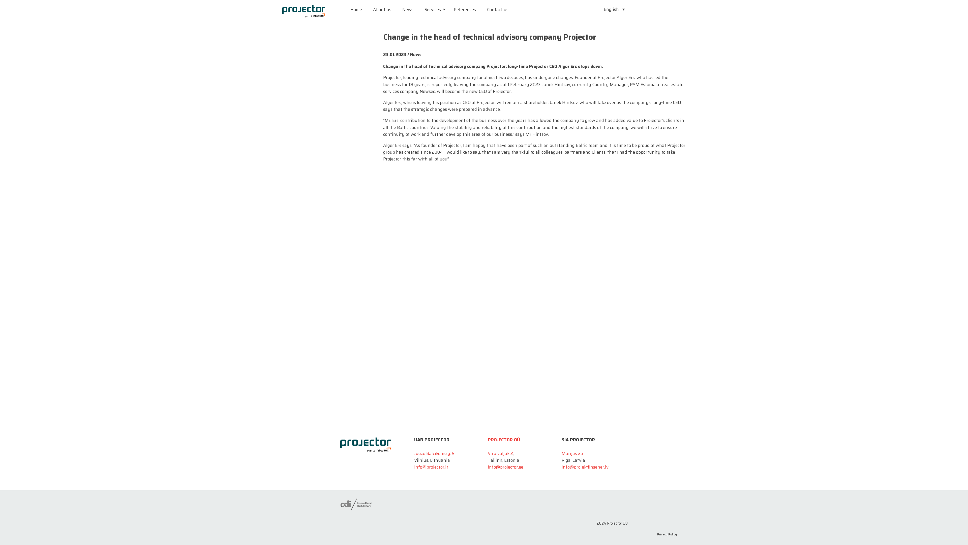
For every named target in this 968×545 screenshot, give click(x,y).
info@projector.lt (431, 467)
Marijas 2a (572, 453)
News (407, 9)
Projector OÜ (504, 439)
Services (433, 9)
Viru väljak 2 (500, 453)
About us (382, 9)
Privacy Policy (667, 534)
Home (356, 9)
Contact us (497, 9)
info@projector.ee (505, 467)
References (465, 9)
